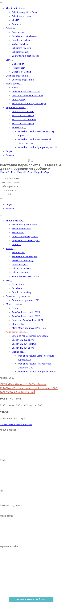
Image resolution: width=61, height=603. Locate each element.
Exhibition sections (21, 16)
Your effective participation (25, 55)
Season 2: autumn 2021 (18, 559)
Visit (8, 59)
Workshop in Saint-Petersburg (21, 567)
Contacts (16, 24)
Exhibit (9, 27)
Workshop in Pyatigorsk (18, 575)
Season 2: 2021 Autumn (24, 119)
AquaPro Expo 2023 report (26, 240)
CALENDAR (5, 424)
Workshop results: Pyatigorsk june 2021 (38, 371)
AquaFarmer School (15, 107)
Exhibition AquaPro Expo (24, 12)
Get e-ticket (18, 63)
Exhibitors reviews (21, 47)
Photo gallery (18, 99)
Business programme (17, 75)
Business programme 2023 (26, 300)
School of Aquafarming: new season (30, 335)
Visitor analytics (20, 43)
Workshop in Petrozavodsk (19, 571)
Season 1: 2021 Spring (23, 123)
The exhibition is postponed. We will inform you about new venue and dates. (10, 186)
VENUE (15, 20)
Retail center (18, 67)
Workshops (17, 127)
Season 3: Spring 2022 (17, 555)
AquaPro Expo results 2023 (26, 311)
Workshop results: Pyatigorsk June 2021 (38, 147)
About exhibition (14, 8)
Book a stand (18, 31)
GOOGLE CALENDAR (21, 424)
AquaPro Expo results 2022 (26, 91)
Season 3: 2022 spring (23, 115)
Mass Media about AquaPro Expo (29, 103)
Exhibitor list (18, 232)
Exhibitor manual (20, 51)
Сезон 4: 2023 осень (23, 111)
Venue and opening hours (25, 236)
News (15, 87)
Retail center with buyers (24, 35)
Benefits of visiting (21, 71)
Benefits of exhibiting (23, 39)
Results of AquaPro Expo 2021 (27, 95)
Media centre (12, 83)
